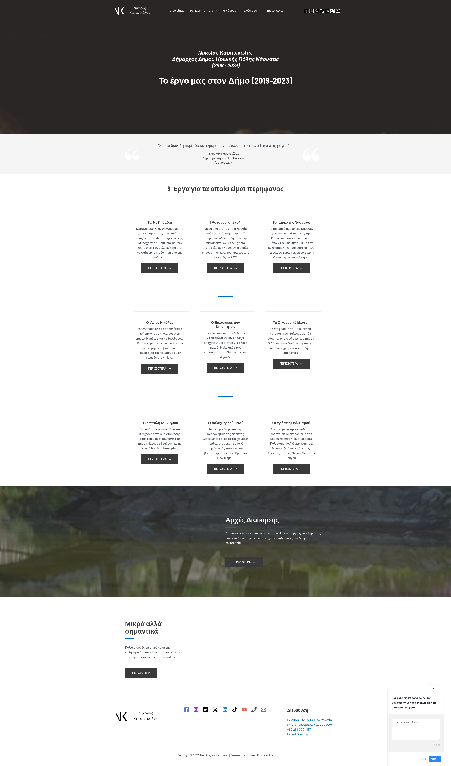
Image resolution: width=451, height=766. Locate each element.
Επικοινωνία (274, 10)
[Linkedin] (327, 11)
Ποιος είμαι (176, 10)
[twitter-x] (216, 709)
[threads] (206, 709)
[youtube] (244, 709)
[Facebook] (306, 11)
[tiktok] (235, 709)
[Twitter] (322, 11)
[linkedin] (225, 709)
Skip (423, 758)
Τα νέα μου (249, 10)
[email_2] (264, 709)
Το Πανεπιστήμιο (201, 10)
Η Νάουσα (229, 10)
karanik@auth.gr (298, 734)
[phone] (254, 709)
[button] (215, 11)
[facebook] (187, 709)
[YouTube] (338, 11)
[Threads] (316, 11)
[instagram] (196, 709)
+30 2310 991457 (299, 729)
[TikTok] (332, 11)
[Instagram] (311, 11)
